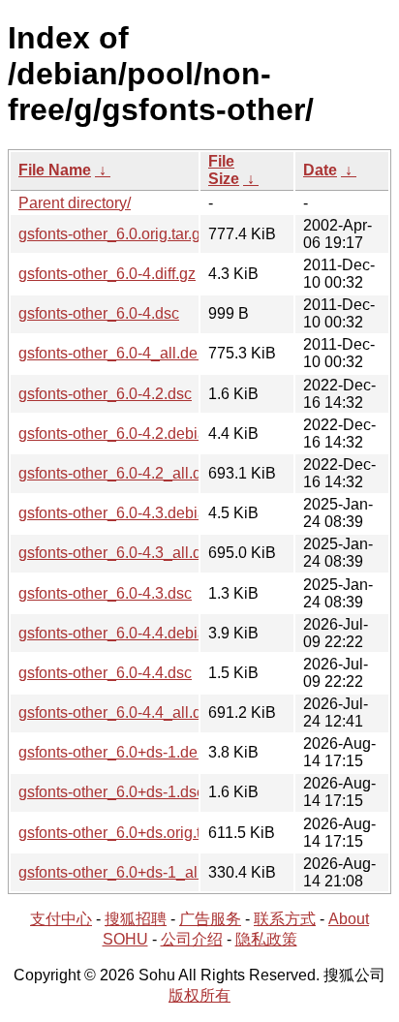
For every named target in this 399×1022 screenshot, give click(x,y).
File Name (54, 170)
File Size (223, 170)
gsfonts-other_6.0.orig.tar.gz (113, 234)
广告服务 (210, 919)
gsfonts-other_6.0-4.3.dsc (105, 593)
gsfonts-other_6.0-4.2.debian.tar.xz (136, 433)
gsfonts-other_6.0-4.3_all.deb (118, 552)
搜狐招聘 (136, 919)
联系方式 (285, 919)
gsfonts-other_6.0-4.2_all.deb (118, 473)
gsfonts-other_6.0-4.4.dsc (105, 673)
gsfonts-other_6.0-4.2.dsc (105, 394)
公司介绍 (192, 939)
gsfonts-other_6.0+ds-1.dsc (111, 792)
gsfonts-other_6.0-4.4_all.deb (118, 712)
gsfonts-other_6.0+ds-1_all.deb (124, 872)
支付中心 (61, 919)
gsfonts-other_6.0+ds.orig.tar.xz (125, 832)
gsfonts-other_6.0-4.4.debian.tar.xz (136, 633)
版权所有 (199, 995)
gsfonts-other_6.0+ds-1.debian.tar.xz (142, 752)
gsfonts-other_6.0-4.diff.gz (107, 273)
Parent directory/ (74, 203)
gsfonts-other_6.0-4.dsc (98, 313)
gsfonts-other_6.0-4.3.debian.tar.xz (136, 513)
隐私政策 (266, 939)
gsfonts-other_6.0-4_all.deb (112, 353)
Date (320, 170)
